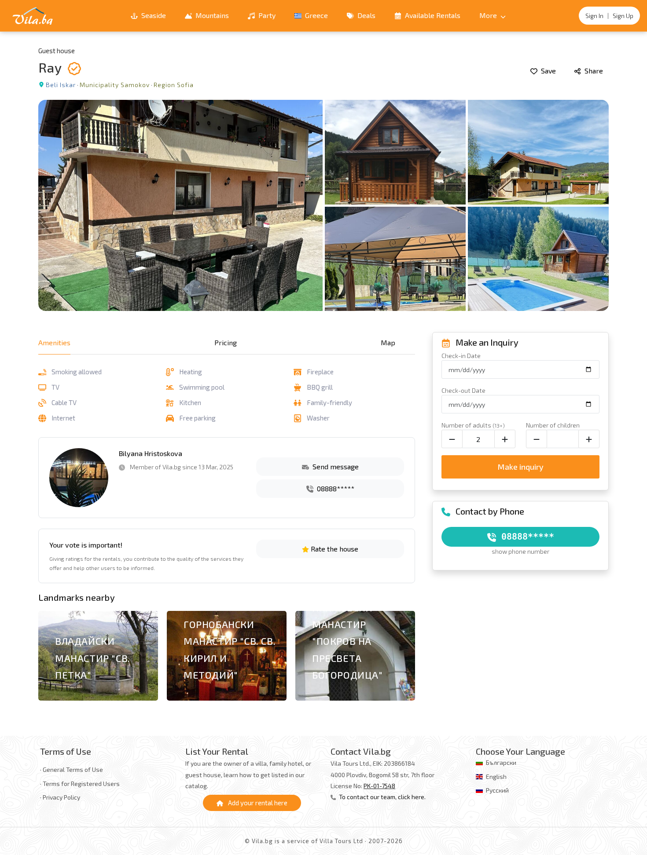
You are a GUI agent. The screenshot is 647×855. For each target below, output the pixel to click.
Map (388, 342)
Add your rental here (257, 803)
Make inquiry (520, 466)
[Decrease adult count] (452, 439)
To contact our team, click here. (382, 796)
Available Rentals (431, 15)
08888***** (334, 488)
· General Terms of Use (71, 769)
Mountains (211, 15)
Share (593, 70)
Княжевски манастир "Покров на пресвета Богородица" (347, 641)
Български (501, 762)
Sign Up (623, 15)
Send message (335, 466)
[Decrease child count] (536, 439)
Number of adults (473, 425)
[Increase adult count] (504, 439)
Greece (315, 15)
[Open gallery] (323, 205)
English (496, 776)
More (489, 15)
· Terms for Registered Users (80, 783)
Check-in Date (461, 355)
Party (266, 15)
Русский (497, 790)
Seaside (153, 15)
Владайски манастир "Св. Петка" (92, 657)
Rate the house (333, 548)
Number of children (553, 425)
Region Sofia (174, 84)
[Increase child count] (588, 439)
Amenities (54, 342)
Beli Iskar (61, 84)
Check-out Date (463, 390)
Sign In (594, 15)
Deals (365, 15)
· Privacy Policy (60, 797)
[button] (403, 657)
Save (547, 70)
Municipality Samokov (115, 84)
